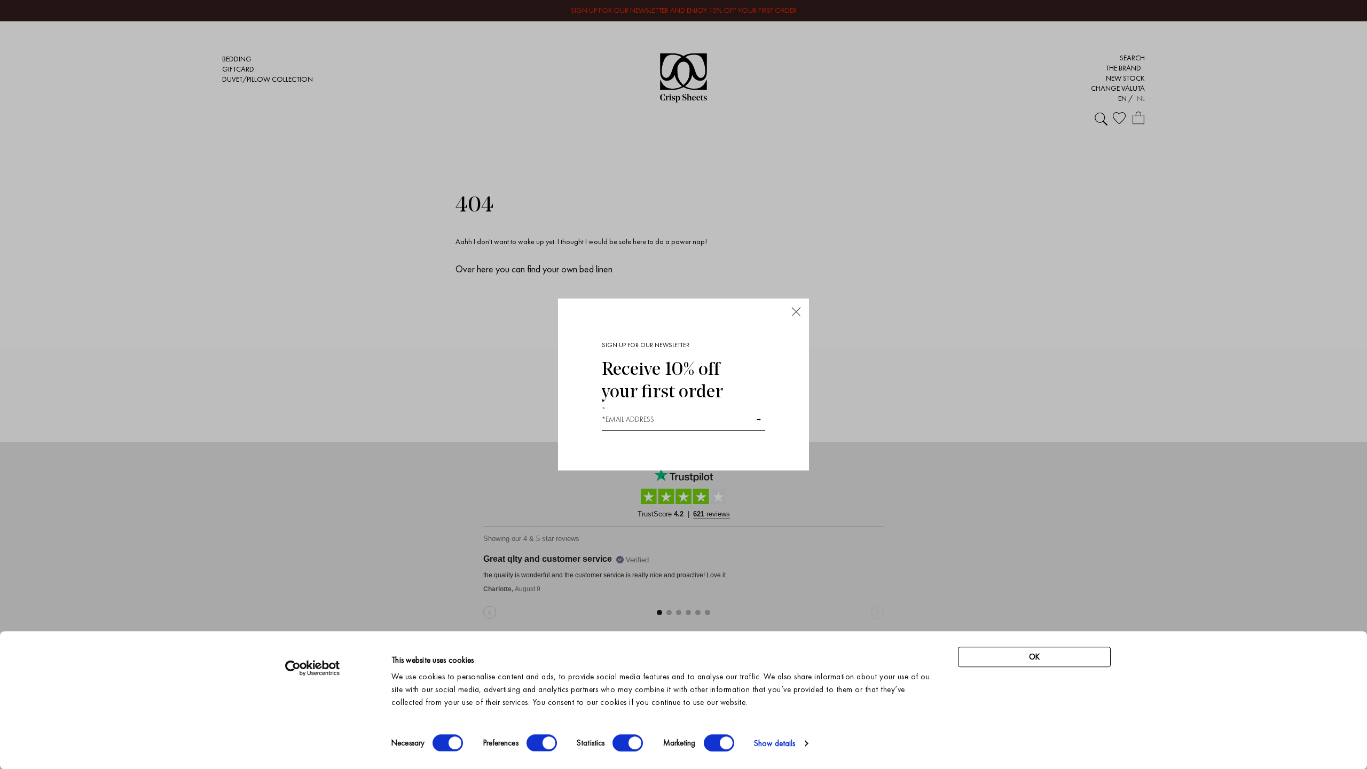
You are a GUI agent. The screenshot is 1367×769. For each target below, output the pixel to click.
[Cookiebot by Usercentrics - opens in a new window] (312, 668)
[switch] (542, 742)
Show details (774, 743)
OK (1034, 657)
